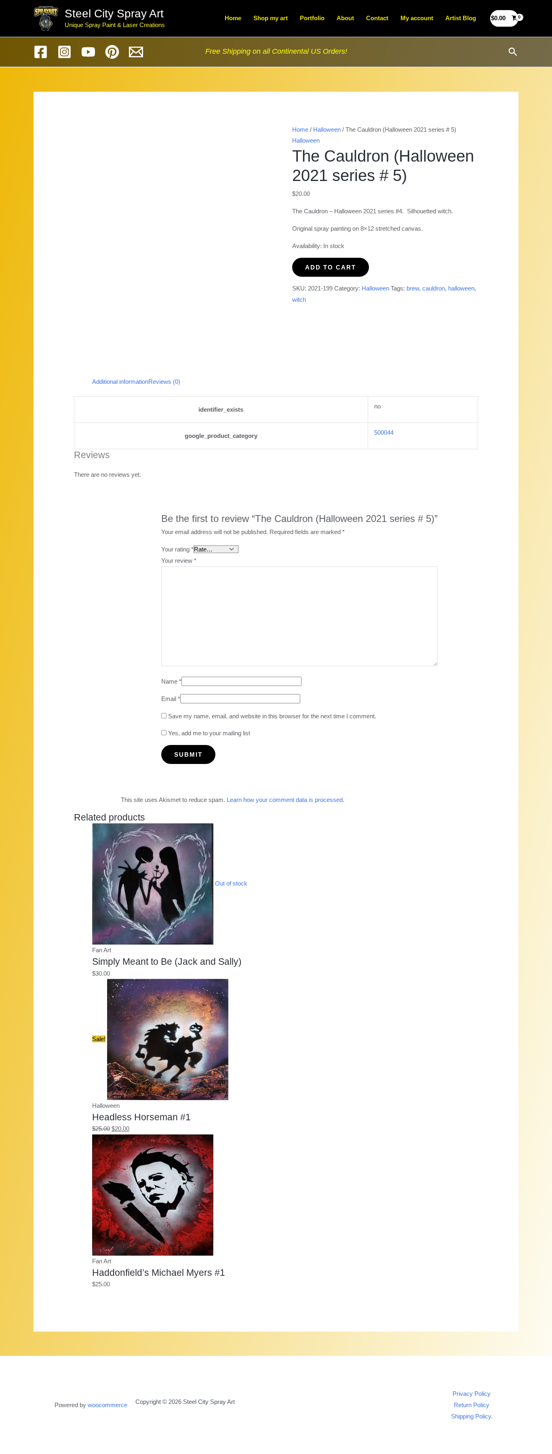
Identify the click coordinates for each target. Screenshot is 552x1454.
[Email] (136, 52)
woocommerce (107, 1404)
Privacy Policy (472, 1393)
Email (170, 698)
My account (416, 18)
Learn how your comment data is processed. (285, 799)
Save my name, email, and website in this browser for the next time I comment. (272, 716)
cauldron (433, 288)
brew (413, 288)
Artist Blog (460, 18)
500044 (384, 432)
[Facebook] (41, 52)
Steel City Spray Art (114, 13)
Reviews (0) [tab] (164, 381)
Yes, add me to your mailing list (208, 733)
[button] (512, 51)
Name (171, 681)
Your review (178, 560)
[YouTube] (88, 52)
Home (233, 18)
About (345, 18)
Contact (377, 18)
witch (299, 299)
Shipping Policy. (472, 1416)
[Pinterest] (112, 52)
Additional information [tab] (120, 381)
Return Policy (471, 1404)
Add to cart (330, 267)
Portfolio (312, 18)
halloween (461, 288)
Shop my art (270, 18)
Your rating (177, 549)
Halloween (327, 129)
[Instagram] (64, 52)
